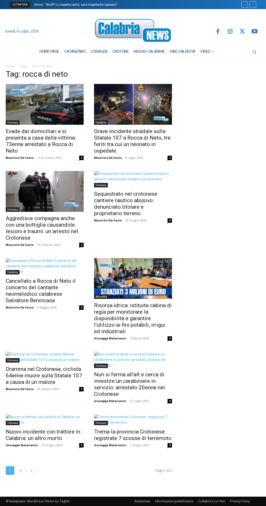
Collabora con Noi (211, 501)
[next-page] (31, 470)
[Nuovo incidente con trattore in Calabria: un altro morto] (45, 419)
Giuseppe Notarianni (110, 338)
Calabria (101, 122)
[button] (254, 51)
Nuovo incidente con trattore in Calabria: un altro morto (43, 435)
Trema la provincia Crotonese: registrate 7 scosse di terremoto (132, 435)
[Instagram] (230, 32)
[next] (253, 4)
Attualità (101, 296)
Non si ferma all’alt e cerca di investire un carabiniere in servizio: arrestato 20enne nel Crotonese (129, 384)
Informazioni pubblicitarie (174, 501)
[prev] (244, 4)
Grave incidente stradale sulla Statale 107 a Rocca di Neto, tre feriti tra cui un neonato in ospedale (132, 141)
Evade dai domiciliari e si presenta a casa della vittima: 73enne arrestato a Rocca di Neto (41, 141)
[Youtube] (255, 32)
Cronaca (12, 122)
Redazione (142, 501)
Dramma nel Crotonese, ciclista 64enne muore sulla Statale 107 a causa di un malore (44, 375)
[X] (242, 32)
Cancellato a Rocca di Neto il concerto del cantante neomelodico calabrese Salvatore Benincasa (41, 291)
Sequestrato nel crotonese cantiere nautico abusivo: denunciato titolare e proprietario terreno (125, 203)
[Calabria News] (133, 31)
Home (10, 66)
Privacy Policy (240, 501)
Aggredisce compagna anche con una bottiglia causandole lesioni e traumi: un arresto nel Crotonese (42, 228)
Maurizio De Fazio (20, 158)
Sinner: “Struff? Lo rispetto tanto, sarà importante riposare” (75, 4)
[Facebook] (217, 32)
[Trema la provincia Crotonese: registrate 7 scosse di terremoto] (133, 419)
